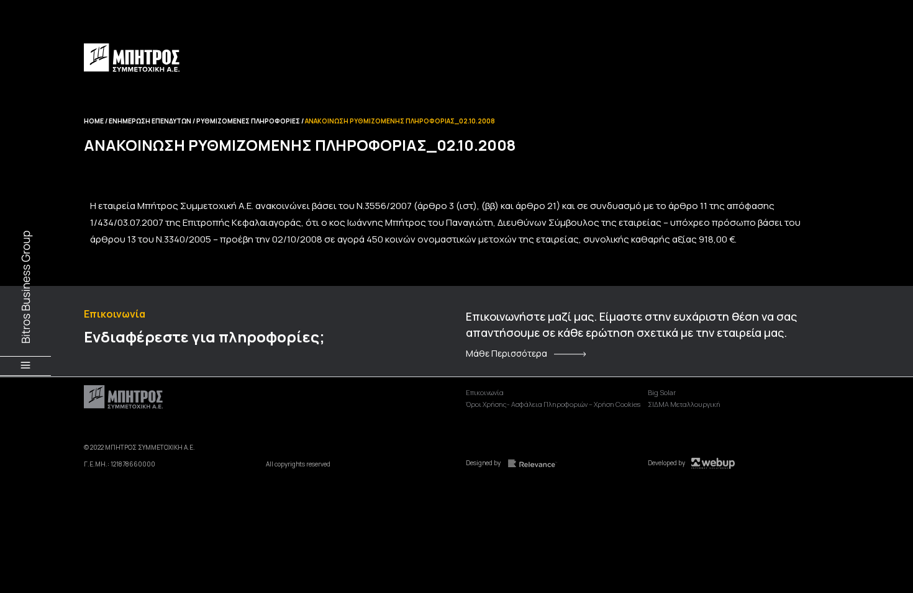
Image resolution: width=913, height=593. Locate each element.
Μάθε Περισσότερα (506, 354)
